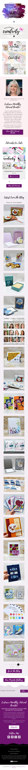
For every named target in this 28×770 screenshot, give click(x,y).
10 (20, 664)
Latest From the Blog (14, 197)
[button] (14, 21)
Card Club (14, 58)
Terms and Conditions (14, 751)
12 (10, 666)
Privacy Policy (14, 749)
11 (22, 664)
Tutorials (14, 46)
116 (17, 666)
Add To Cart (21, 176)
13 (13, 666)
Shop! (14, 69)
